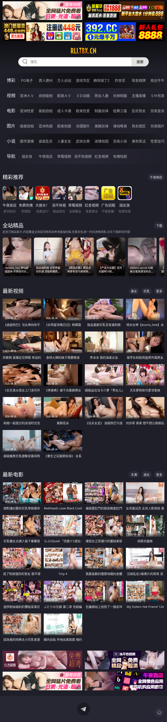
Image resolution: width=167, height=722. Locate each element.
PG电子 (27, 80)
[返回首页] (159, 712)
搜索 (140, 61)
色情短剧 (120, 156)
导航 (11, 156)
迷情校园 (102, 141)
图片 (11, 126)
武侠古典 (83, 141)
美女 (134, 291)
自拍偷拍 (46, 95)
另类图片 (157, 126)
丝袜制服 (120, 95)
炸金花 (120, 80)
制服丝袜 (102, 110)
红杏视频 (102, 156)
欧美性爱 (83, 110)
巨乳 (147, 291)
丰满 (134, 475)
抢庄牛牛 (157, 80)
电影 (11, 111)
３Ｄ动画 (83, 95)
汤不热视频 (83, 156)
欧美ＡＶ (64, 95)
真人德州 (46, 80)
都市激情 (27, 141)
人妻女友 (64, 141)
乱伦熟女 (139, 110)
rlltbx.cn (83, 50)
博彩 (11, 80)
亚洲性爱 (27, 110)
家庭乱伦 (46, 141)
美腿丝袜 (102, 126)
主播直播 (139, 95)
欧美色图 (64, 126)
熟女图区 (139, 126)
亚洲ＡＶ (27, 95)
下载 (159, 225)
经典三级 (120, 110)
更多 (159, 291)
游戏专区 (83, 80)
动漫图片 (83, 126)
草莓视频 (64, 156)
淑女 (147, 475)
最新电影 (13, 474)
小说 (11, 141)
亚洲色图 (46, 126)
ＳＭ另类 (157, 95)
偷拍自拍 (46, 110)
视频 (11, 95)
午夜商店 (46, 156)
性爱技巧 (157, 141)
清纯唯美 (120, 126)
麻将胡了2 (101, 80)
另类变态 (157, 110)
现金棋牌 (139, 80)
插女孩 (27, 156)
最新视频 (13, 290)
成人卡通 (64, 110)
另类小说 (120, 141)
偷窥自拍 (27, 126)
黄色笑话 (139, 141)
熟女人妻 (102, 95)
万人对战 (64, 80)
